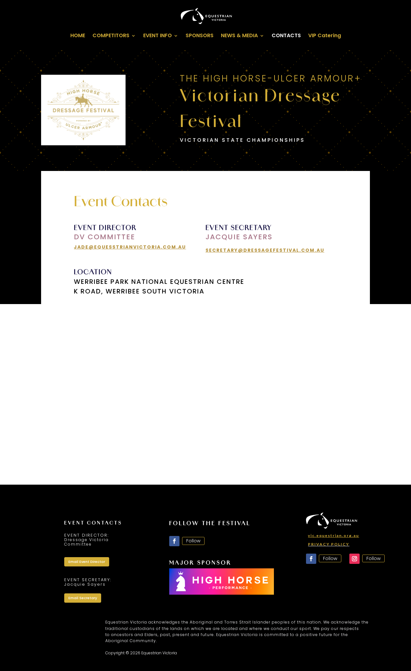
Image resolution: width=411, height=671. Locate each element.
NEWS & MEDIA (239, 36)
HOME (77, 36)
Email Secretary (82, 597)
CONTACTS (286, 36)
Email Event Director (86, 561)
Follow (193, 541)
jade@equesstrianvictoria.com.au (130, 247)
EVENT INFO (157, 36)
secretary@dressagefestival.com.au (265, 250)
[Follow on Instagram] (354, 559)
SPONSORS (200, 36)
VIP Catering (324, 36)
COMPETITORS (110, 36)
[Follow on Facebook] (174, 541)
